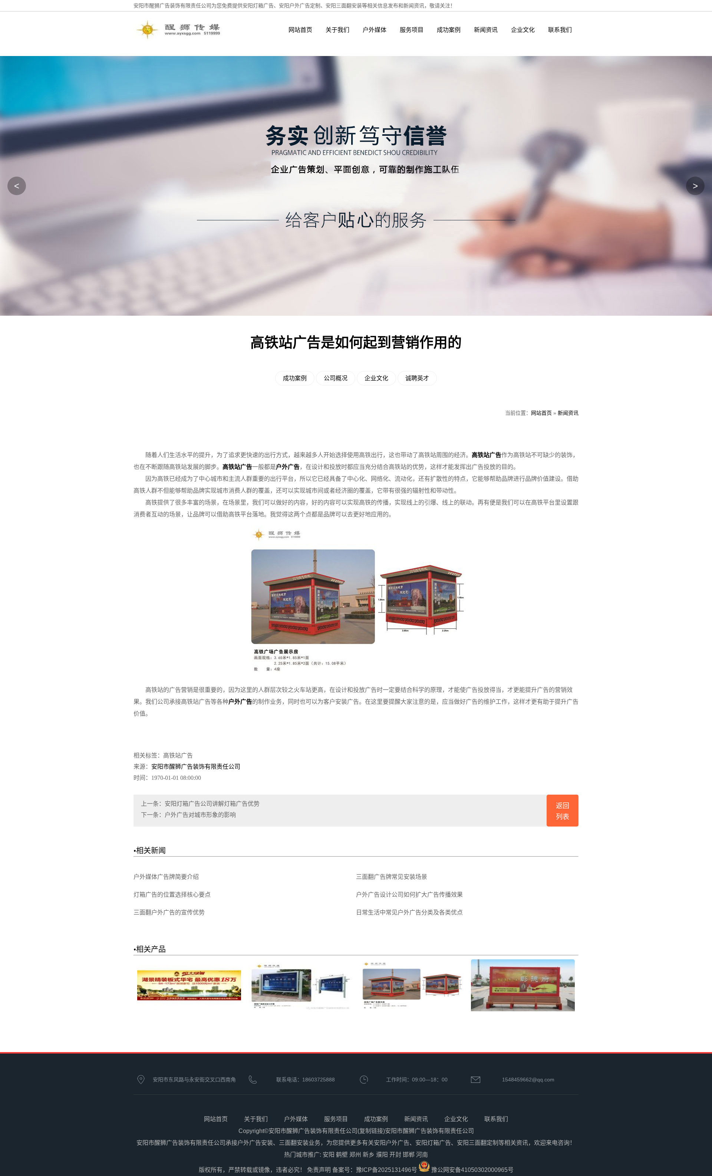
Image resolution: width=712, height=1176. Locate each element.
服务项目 (411, 30)
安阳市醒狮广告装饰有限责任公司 (195, 766)
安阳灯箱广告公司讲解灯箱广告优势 (212, 804)
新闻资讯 (486, 30)
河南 (422, 1155)
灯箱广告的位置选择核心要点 (172, 894)
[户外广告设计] (412, 1009)
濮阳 (382, 1155)
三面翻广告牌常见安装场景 (391, 877)
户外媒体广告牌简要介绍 (166, 877)
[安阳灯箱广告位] (300, 1009)
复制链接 (371, 1131)
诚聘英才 (417, 378)
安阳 (328, 1155)
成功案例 (449, 30)
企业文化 (523, 30)
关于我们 (337, 30)
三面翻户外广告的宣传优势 (169, 912)
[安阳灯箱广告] (189, 1009)
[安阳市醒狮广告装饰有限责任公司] (194, 37)
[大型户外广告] (523, 1009)
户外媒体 (374, 30)
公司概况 (335, 378)
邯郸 (409, 1155)
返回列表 (562, 811)
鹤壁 (342, 1155)
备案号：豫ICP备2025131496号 (374, 1170)
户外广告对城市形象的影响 (200, 815)
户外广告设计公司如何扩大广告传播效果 (409, 894)
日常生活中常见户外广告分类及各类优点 (409, 912)
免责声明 (319, 1170)
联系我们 (560, 30)
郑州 (355, 1155)
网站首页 (300, 30)
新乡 (369, 1155)
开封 (395, 1155)
